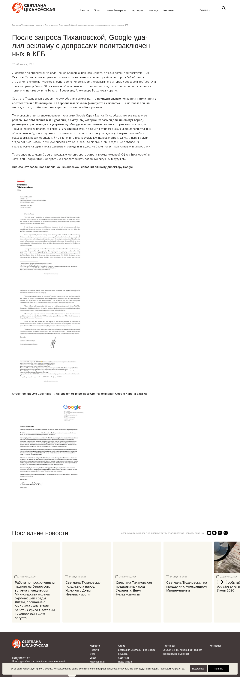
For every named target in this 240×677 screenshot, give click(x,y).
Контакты (168, 10)
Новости (84, 10)
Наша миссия (125, 662)
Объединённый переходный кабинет (182, 650)
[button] (222, 582)
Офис (97, 10)
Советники (124, 658)
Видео (93, 658)
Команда (123, 654)
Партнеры (136, 10)
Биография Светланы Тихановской (136, 650)
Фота (92, 654)
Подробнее (198, 669)
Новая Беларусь (116, 10)
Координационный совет (176, 654)
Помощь (153, 10)
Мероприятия (97, 662)
